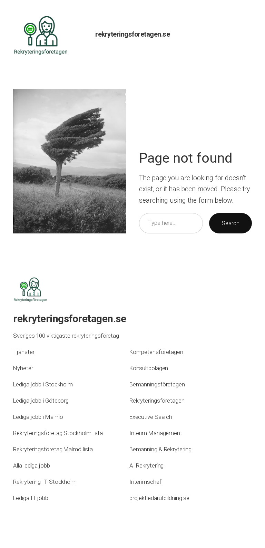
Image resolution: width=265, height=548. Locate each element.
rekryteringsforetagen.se (132, 34)
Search (230, 223)
